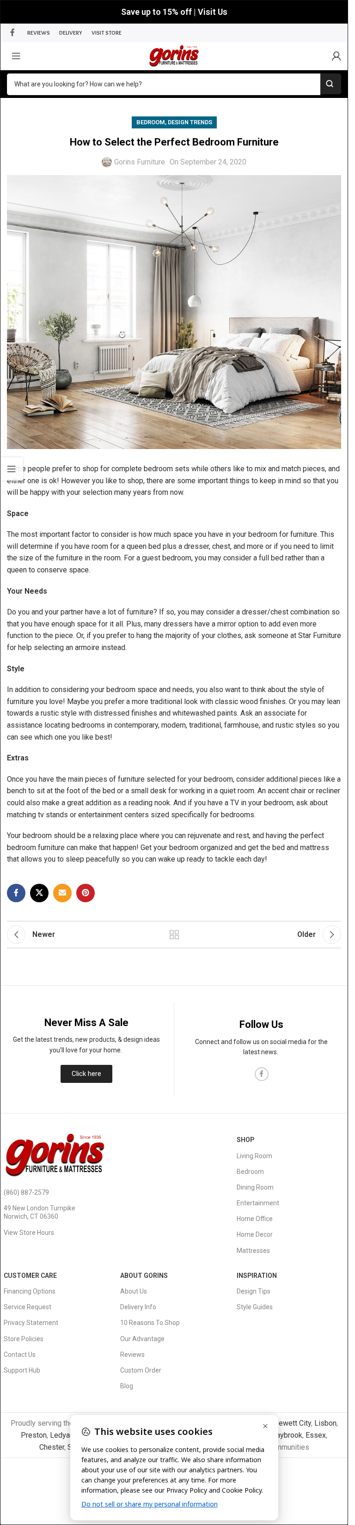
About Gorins (144, 1275)
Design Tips (253, 1291)
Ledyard (63, 1435)
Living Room (254, 1156)
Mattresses (253, 1250)
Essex (316, 1435)
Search (330, 83)
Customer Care (30, 1275)
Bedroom (150, 122)
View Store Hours (29, 1232)
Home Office (255, 1218)
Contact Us (20, 1354)
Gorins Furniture (139, 162)
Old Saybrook (280, 1435)
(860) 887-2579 (26, 1192)
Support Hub (22, 1370)
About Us (133, 1291)
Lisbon (325, 1423)
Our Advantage (142, 1339)
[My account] (336, 56)
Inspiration (257, 1275)
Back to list (174, 934)
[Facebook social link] (12, 32)
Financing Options (29, 1291)
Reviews (132, 1354)
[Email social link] (62, 893)
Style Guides (255, 1307)
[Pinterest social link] (85, 893)
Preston (34, 1435)
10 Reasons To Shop (150, 1322)
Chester (51, 1447)
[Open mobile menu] (16, 56)
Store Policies (23, 1339)
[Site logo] (174, 55)
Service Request (27, 1307)
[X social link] (39, 893)
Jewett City (293, 1423)
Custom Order (140, 1370)
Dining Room (255, 1187)
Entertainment (258, 1203)
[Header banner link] (174, 12)
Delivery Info (138, 1307)
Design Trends (190, 122)
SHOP (245, 1139)
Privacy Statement (31, 1322)
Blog (126, 1386)
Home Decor (255, 1234)
